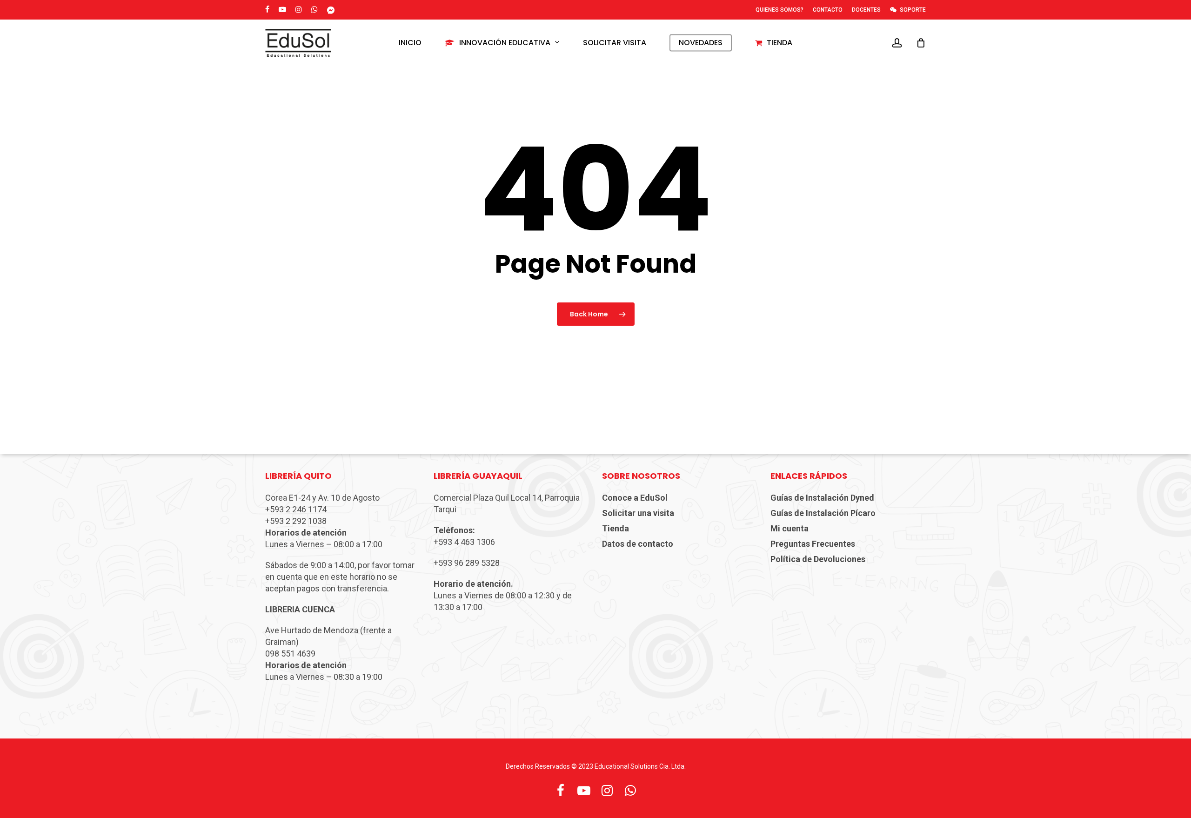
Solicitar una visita (638, 513)
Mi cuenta (789, 528)
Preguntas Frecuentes (812, 544)
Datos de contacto (637, 544)
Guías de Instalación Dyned (822, 498)
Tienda (615, 528)
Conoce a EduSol (635, 498)
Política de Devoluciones (817, 559)
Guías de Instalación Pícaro (823, 513)
